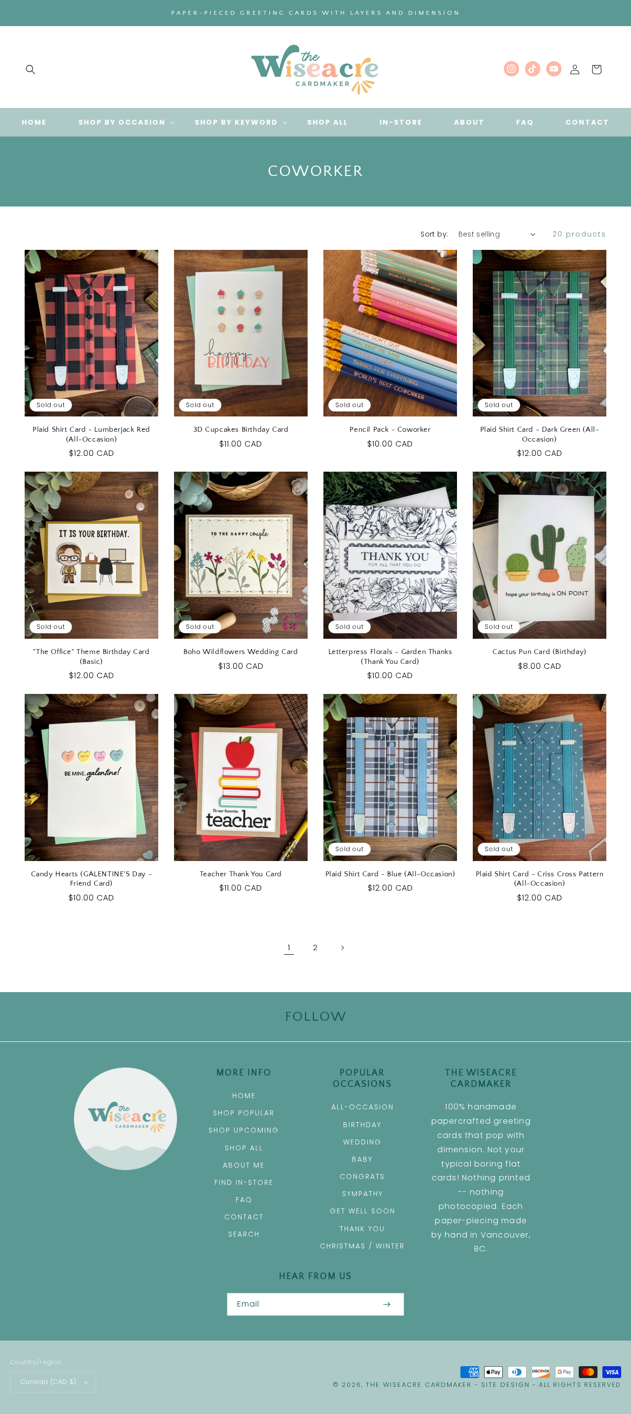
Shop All (244, 1148)
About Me (244, 1165)
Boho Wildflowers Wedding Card (240, 652)
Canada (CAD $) (48, 1381)
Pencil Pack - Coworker (390, 429)
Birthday (362, 1125)
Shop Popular (244, 1113)
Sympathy (362, 1194)
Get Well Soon (362, 1211)
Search (244, 1234)
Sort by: (434, 234)
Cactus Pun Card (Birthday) (539, 652)
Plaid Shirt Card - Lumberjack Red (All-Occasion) (91, 434)
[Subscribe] (386, 1304)
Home (244, 1096)
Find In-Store (244, 1182)
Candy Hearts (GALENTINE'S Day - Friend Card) (91, 879)
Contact (244, 1217)
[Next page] (342, 948)
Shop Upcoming (244, 1130)
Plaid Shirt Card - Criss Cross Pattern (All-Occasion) (540, 879)
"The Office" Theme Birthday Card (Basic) (91, 657)
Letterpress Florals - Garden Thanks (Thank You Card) (390, 657)
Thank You (362, 1229)
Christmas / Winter (362, 1246)
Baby (362, 1159)
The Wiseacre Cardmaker (420, 1384)
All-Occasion (362, 1107)
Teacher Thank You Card (241, 874)
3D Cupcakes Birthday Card (241, 429)
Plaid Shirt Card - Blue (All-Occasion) (390, 874)
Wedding (362, 1142)
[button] (30, 69)
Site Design (505, 1384)
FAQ (244, 1200)
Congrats (362, 1176)
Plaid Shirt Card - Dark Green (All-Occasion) (539, 434)
